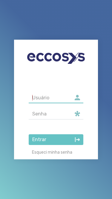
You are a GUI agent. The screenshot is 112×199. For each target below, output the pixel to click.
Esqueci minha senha (52, 152)
